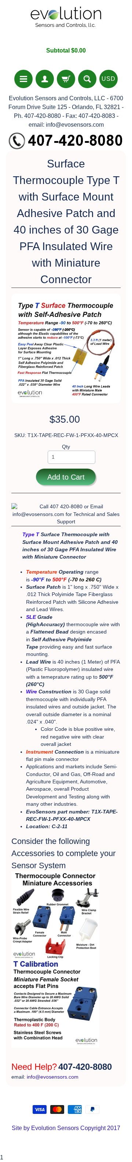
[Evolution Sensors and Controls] (66, 23)
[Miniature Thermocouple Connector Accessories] (55, 956)
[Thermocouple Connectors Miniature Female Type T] (55, 1044)
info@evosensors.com (52, 1077)
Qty (66, 447)
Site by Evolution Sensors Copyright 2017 (66, 1128)
